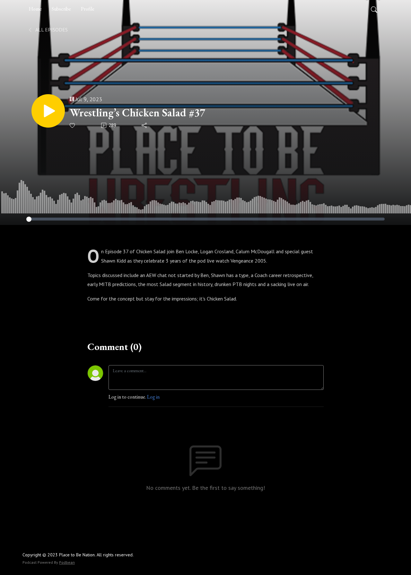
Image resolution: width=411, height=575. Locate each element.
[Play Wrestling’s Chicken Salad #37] (48, 111)
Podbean (67, 562)
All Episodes (51, 29)
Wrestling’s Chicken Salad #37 (137, 112)
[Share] (144, 125)
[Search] (374, 9)
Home (35, 8)
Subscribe (61, 8)
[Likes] (72, 125)
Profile (87, 8)
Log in (153, 396)
